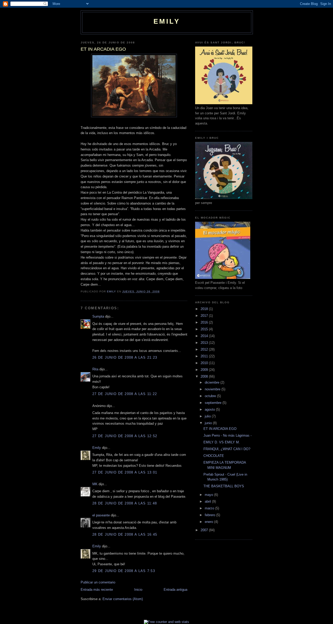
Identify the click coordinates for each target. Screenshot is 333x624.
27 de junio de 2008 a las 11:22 (124, 394)
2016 (205, 322)
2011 (205, 356)
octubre (211, 396)
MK (95, 484)
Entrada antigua (175, 590)
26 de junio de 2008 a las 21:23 (124, 357)
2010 (205, 363)
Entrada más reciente (97, 590)
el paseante (101, 515)
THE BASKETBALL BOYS (223, 486)
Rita (95, 369)
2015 (205, 329)
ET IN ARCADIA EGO (219, 429)
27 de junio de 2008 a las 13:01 (124, 472)
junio (209, 423)
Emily (96, 448)
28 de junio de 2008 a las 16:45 (124, 534)
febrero (210, 515)
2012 (205, 349)
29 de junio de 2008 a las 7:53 (123, 571)
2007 (205, 530)
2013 (205, 343)
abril (208, 501)
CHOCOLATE (213, 456)
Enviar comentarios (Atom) (123, 599)
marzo (210, 508)
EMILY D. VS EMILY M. (221, 442)
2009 (205, 370)
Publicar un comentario (98, 582)
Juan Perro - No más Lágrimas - (227, 435)
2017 (205, 316)
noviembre (213, 389)
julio (208, 416)
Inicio (138, 590)
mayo (209, 495)
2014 (205, 336)
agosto (210, 409)
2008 (205, 376)
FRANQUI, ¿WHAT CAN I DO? (226, 449)
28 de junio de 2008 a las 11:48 (124, 503)
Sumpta (98, 316)
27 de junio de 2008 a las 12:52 (124, 436)
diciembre (212, 382)
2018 (205, 309)
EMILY (166, 21)
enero (209, 522)
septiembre (213, 403)
